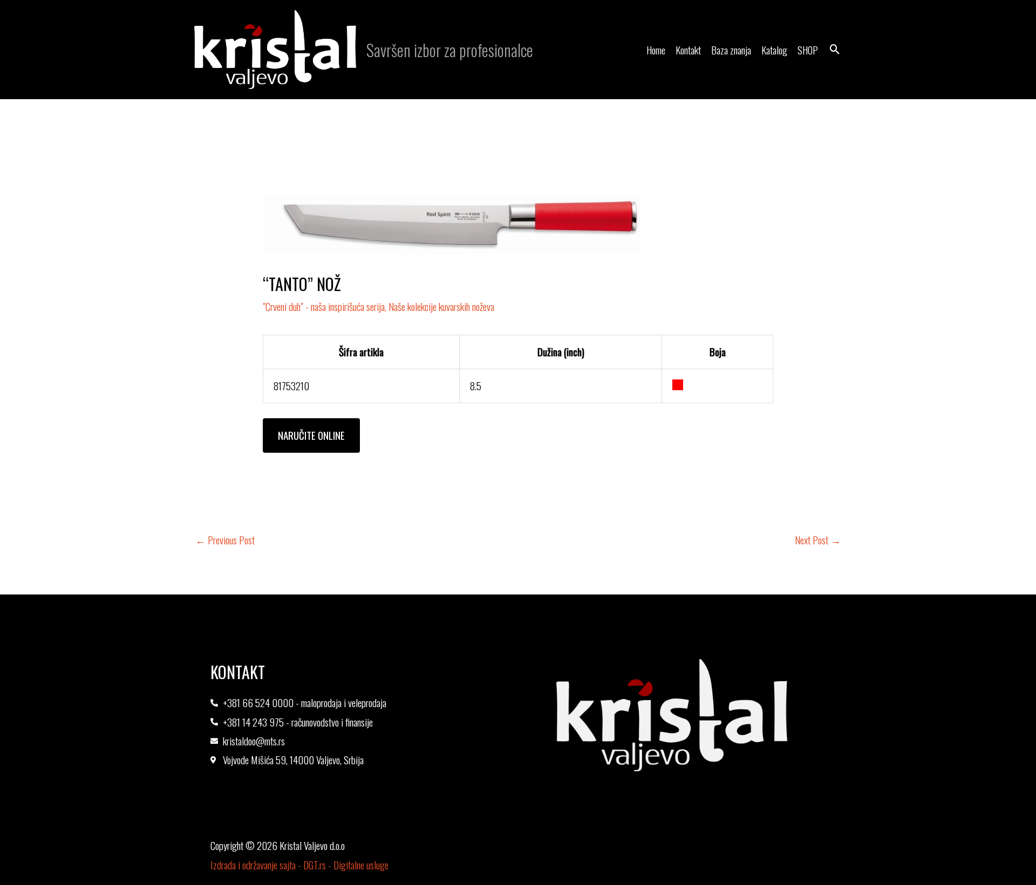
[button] (835, 50)
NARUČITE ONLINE (311, 434)
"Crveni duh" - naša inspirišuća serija (324, 306)
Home (655, 49)
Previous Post (225, 539)
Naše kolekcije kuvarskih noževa (441, 306)
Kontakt (688, 49)
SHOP (808, 49)
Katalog (774, 49)
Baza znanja (731, 49)
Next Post (818, 539)
